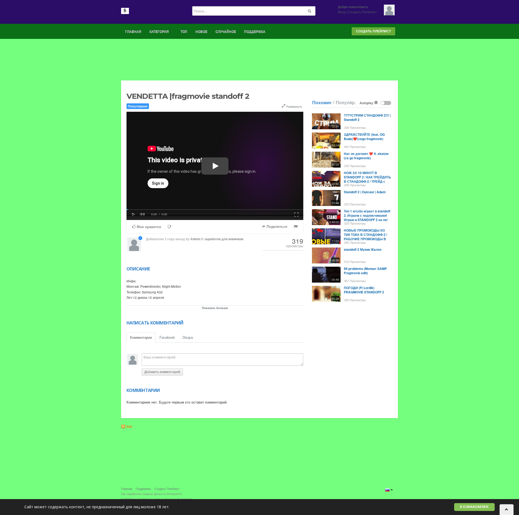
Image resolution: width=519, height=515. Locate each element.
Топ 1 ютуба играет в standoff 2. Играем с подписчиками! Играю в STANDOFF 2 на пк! (367, 215)
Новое (201, 31)
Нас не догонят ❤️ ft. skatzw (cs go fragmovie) (366, 155)
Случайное (225, 31)
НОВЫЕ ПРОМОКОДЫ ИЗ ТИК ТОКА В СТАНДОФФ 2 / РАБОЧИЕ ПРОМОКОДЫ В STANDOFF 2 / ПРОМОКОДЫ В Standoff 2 (366, 239)
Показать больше (215, 308)
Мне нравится (148, 227)
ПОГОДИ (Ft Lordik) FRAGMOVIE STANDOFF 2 (364, 289)
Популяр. (346, 103)
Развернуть (293, 106)
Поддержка (254, 31)
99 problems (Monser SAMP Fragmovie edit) (365, 270)
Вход (341, 12)
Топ (184, 31)
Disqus (187, 337)
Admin (195, 239)
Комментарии (141, 337)
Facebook (167, 337)
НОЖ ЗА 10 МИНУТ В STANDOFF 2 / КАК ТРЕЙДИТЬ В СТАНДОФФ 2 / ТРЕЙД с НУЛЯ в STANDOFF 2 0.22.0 (367, 179)
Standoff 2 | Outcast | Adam (365, 191)
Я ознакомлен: (474, 506)
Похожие (321, 103)
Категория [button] (159, 31)
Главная (133, 31)
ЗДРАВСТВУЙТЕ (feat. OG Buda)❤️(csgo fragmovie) (364, 136)
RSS (128, 427)
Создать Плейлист (362, 12)
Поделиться (276, 227)
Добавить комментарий (162, 372)
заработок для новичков (223, 239)
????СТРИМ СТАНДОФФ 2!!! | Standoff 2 (367, 117)
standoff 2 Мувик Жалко (362, 249)
